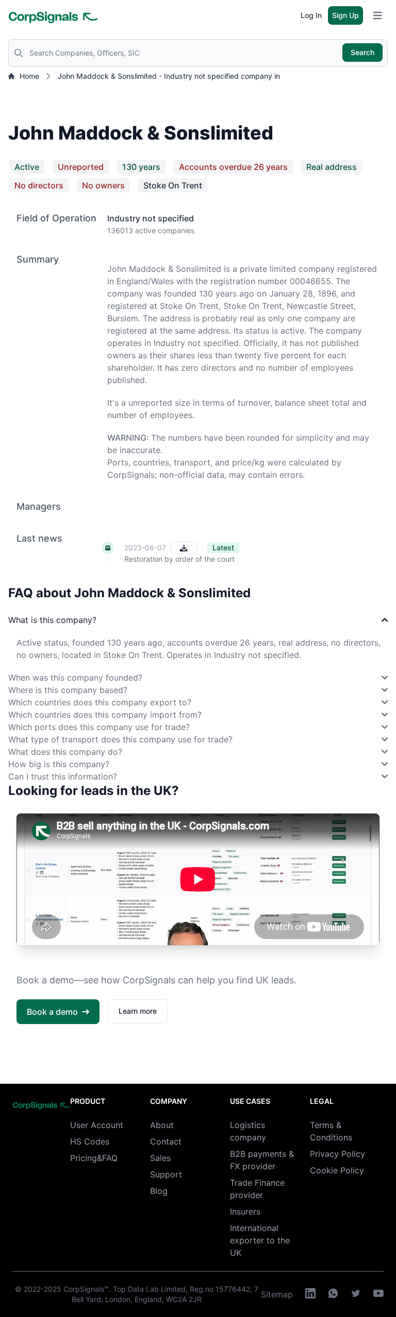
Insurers (245, 1211)
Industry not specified (150, 218)
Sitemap (277, 1294)
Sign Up (345, 15)
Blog (159, 1191)
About (162, 1125)
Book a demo (52, 1012)
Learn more (138, 1011)
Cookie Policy (337, 1170)
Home (29, 76)
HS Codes (89, 1141)
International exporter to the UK (260, 1240)
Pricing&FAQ (94, 1158)
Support (166, 1174)
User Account (96, 1125)
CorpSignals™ (86, 1289)
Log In (311, 15)
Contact (166, 1141)
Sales (160, 1158)
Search (362, 52)
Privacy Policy (337, 1154)
